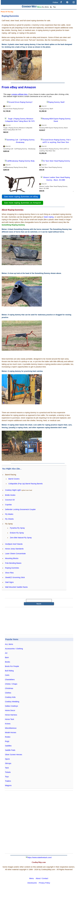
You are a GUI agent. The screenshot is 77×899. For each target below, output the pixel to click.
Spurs (7, 759)
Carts (7, 675)
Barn (7, 657)
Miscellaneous (10, 728)
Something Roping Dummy (13, 225)
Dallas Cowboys (11, 706)
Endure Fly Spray (17, 533)
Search (38, 604)
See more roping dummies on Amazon (22, 203)
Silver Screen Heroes (13, 755)
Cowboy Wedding (12, 702)
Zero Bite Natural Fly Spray (21, 538)
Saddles (8, 746)
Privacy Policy (44, 883)
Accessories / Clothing (14, 649)
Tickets (8, 772)
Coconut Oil (10, 500)
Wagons (8, 785)
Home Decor (10, 710)
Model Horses (10, 732)
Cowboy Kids (10, 697)
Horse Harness (11, 715)
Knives (7, 724)
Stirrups (8, 763)
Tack (7, 768)
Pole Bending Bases (13, 563)
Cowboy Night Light (13, 490)
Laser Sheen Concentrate (15, 554)
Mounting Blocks (11, 558)
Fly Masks (9, 514)
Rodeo (7, 737)
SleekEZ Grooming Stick (15, 577)
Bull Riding (9, 671)
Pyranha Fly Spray (17, 528)
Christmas (9, 688)
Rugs (7, 741)
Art (6, 653)
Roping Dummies (12, 568)
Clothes (8, 693)
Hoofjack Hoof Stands (14, 544)
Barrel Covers (13, 479)
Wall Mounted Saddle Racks (16, 587)
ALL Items (45, 7)
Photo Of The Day (7, 12)
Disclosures (32, 883)
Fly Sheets (9, 519)
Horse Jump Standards (14, 549)
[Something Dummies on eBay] (22, 264)
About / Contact (42, 878)
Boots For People (12, 666)
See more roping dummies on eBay (21, 196)
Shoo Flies (9, 573)
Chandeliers (10, 680)
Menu (39, 7)
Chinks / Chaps (11, 684)
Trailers (8, 781)
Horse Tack (9, 719)
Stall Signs (9, 582)
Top (54, 7)
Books (7, 662)
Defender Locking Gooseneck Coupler (20, 509)
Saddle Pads (10, 750)
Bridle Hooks (10, 495)
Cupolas (8, 505)
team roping (49, 217)
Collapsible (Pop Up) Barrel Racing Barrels (25, 484)
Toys (7, 777)
